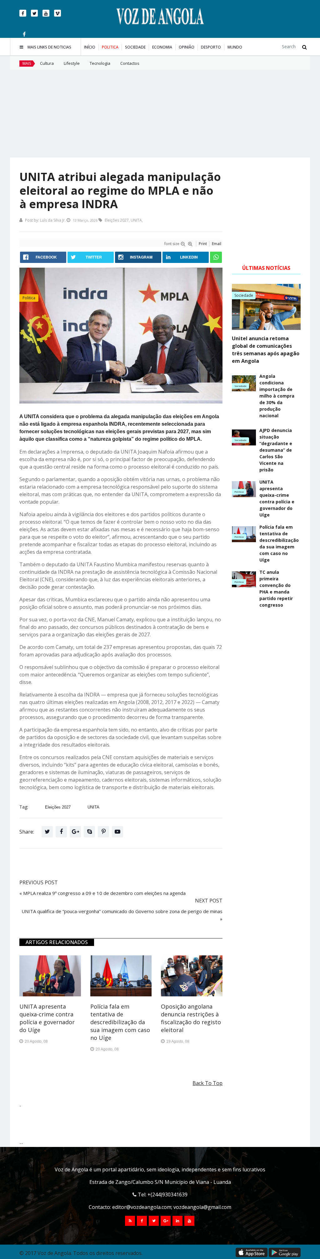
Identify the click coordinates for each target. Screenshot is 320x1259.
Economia (162, 47)
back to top (207, 1083)
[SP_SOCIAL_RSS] (130, 1221)
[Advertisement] (160, 113)
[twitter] (34, 13)
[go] (304, 47)
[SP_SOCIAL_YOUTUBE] (189, 1221)
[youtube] (45, 13)
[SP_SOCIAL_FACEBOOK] (142, 1221)
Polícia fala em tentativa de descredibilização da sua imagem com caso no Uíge (120, 1022)
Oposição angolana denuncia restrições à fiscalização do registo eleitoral (191, 1018)
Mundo (235, 47)
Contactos (129, 63)
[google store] (285, 1252)
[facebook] (22, 13)
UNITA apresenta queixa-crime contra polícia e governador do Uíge (47, 1018)
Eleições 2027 (117, 220)
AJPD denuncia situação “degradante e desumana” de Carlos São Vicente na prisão (275, 450)
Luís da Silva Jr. (53, 220)
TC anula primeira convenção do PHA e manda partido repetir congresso (276, 588)
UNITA (136, 220)
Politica (110, 47)
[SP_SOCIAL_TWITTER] (154, 1221)
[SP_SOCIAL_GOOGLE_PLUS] (166, 1221)
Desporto (211, 47)
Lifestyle (72, 63)
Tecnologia (100, 63)
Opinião (186, 47)
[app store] (252, 1252)
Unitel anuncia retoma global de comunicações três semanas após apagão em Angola (265, 349)
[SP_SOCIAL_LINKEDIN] (177, 1221)
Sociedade (135, 47)
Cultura (47, 63)
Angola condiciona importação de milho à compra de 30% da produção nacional (276, 396)
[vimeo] (57, 13)
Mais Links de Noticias (49, 47)
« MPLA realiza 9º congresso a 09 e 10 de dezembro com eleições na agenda (102, 893)
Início (89, 47)
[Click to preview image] (120, 335)
